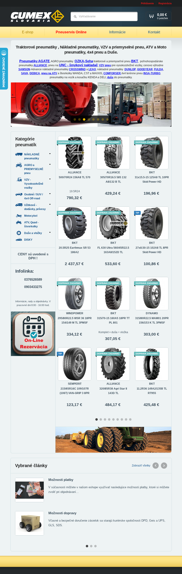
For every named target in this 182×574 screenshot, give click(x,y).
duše (110, 77)
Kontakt (154, 32)
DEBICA (35, 73)
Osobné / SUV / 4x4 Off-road (33, 196)
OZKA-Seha (84, 61)
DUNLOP (130, 69)
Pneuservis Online (71, 32)
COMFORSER (112, 73)
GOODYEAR (145, 69)
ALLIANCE (40, 65)
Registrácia (165, 3)
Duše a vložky (33, 233)
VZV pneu (105, 65)
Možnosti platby (60, 480)
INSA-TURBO (151, 73)
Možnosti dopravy (62, 513)
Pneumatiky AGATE (34, 61)
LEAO (92, 69)
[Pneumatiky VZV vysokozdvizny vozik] (91, 104)
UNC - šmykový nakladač (78, 65)
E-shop (27, 32)
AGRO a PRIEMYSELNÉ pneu (33, 169)
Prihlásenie (147, 3)
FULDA (158, 69)
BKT (134, 61)
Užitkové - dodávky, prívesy (35, 207)
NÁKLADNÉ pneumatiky (32, 156)
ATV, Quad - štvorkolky (31, 224)
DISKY (28, 239)
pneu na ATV (49, 73)
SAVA (24, 73)
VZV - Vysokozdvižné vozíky (33, 183)
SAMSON (24, 69)
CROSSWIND (77, 69)
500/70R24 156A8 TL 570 (74, 177)
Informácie (117, 32)
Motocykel (31, 215)
